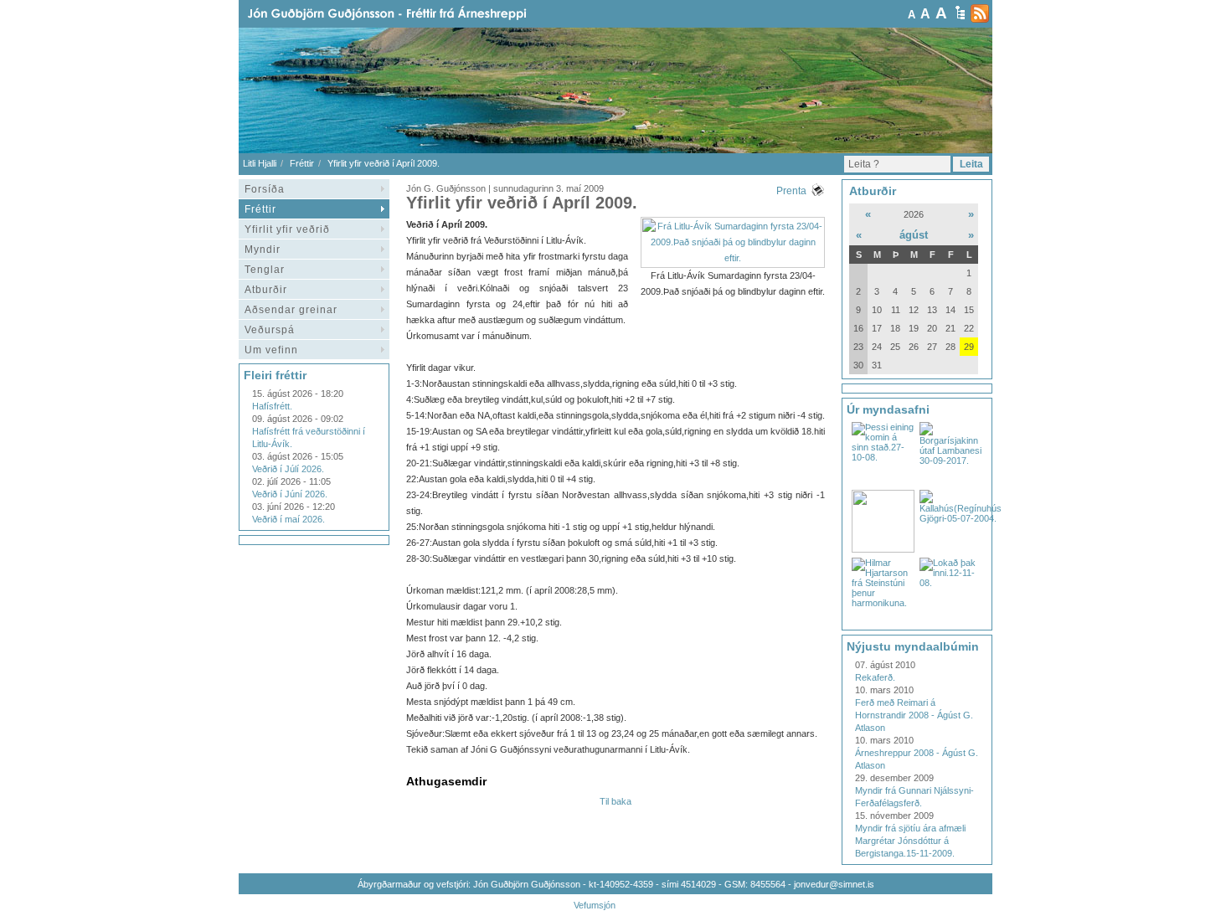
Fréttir (302, 163)
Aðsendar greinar (291, 310)
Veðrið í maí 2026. (288, 519)
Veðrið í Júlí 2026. (288, 469)
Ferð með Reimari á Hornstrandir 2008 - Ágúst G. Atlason (914, 715)
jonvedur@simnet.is (834, 884)
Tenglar (265, 269)
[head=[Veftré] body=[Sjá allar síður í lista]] (960, 12)
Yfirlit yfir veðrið (287, 229)
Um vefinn (271, 350)
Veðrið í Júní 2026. (289, 494)
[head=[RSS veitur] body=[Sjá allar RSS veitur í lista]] (980, 13)
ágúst (913, 235)
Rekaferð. (875, 677)
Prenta (791, 191)
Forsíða (265, 189)
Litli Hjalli (259, 163)
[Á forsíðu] (414, 13)
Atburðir (266, 290)
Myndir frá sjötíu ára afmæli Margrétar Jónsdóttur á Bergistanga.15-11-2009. (910, 840)
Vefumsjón (595, 905)
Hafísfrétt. (272, 406)
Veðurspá (270, 330)
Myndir (263, 249)
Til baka (615, 801)
